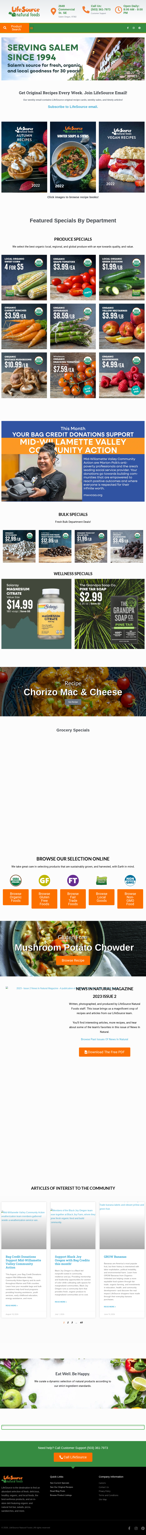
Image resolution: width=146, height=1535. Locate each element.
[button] (31, 28)
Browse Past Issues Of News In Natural (104, 1039)
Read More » (12, 1306)
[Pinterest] (139, 28)
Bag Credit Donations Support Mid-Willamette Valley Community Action (23, 1262)
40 (81, 1322)
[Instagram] (133, 28)
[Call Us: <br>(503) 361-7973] (86, 9)
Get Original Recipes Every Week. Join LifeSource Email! (73, 92)
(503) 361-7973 (97, 1448)
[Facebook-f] (128, 28)
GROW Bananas (115, 1257)
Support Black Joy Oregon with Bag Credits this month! (72, 1260)
